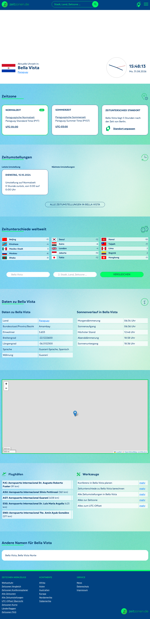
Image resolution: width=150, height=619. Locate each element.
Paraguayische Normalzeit (20, 117)
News (79, 582)
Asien (42, 586)
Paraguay (23, 72)
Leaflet (119, 452)
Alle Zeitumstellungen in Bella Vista (75, 204)
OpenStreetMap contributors (136, 452)
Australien (44, 590)
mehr (142, 482)
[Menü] (146, 4)
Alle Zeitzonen (9, 593)
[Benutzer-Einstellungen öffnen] (139, 4)
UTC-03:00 (61, 126)
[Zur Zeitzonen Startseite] (15, 3)
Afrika (42, 582)
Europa (42, 593)
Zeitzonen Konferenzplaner (15, 590)
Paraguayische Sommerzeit (70, 117)
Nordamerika (45, 597)
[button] (75, 414)
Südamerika (45, 601)
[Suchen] (95, 4)
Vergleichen (121, 274)
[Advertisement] (75, 30)
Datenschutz (83, 586)
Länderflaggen (9, 608)
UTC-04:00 (12, 126)
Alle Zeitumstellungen (12, 597)
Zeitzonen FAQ (9, 612)
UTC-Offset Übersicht (12, 601)
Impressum (82, 590)
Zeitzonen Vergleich (11, 586)
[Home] (134, 611)
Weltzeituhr (7, 582)
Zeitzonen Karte (9, 604)
